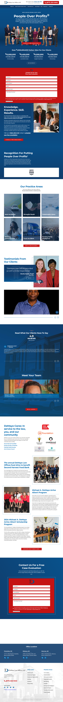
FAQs (41, 6)
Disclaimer (29, 681)
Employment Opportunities (32, 677)
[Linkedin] (7, 687)
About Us (12, 6)
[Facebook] (4, 687)
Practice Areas (30, 672)
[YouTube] (13, 687)
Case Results (37, 6)
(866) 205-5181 (14, 133)
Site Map (29, 679)
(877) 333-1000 (52, 2)
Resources (45, 6)
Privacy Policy (40, 99)
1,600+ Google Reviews (19, 35)
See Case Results (31, 63)
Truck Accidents (47, 674)
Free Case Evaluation (9, 101)
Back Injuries (46, 681)
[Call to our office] (5, 658)
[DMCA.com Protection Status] (10, 689)
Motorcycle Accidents (48, 677)
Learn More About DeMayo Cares (31, 549)
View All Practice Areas (31, 245)
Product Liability (47, 692)
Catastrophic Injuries (48, 679)
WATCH (29, 278)
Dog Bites (46, 683)
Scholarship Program (31, 674)
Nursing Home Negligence (49, 685)
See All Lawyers (31, 409)
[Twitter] (10, 687)
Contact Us (51, 6)
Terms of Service (47, 99)
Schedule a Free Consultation (31, 43)
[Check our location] (8, 658)
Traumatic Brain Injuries (48, 690)
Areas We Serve (30, 6)
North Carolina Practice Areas (20, 6)
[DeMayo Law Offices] (12, 2)
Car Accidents (46, 672)
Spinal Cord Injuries (47, 687)
